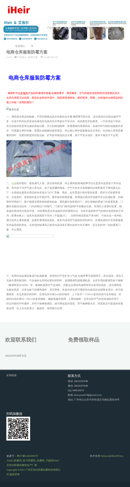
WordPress (117, 455)
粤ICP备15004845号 (27, 455)
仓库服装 (23, 93)
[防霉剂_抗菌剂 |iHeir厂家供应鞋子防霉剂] (18, 9)
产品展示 (21, 57)
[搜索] (32, 46)
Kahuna (104, 455)
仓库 (13, 183)
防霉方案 (33, 57)
